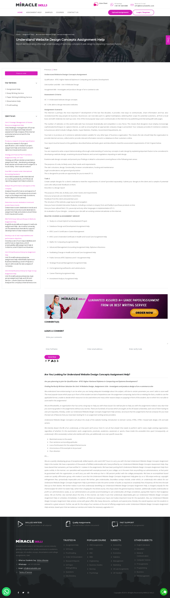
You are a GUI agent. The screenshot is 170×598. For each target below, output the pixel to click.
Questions (70, 572)
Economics (117, 553)
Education (140, 549)
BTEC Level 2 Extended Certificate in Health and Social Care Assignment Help (78, 237)
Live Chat (103, 3)
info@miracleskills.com (144, 6)
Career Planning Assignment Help (62, 273)
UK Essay (69, 549)
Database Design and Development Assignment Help (70, 226)
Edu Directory (71, 576)
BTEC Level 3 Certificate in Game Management (67, 231)
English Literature (143, 545)
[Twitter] (23, 593)
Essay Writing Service (15, 93)
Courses (60, 12)
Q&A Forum (10, 116)
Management (118, 561)
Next (55, 69)
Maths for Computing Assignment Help (64, 242)
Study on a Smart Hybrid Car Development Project (68, 221)
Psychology (93, 573)
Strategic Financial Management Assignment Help (68, 263)
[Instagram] (28, 593)
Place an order (21, 73)
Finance (116, 549)
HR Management (143, 576)
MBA (91, 557)
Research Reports (72, 561)
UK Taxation (117, 573)
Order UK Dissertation (74, 557)
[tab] (21, 83)
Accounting (117, 545)
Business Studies (96, 565)
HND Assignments (96, 545)
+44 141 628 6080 (34, 564)
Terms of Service (25, 572)
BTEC (91, 549)
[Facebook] (18, 593)
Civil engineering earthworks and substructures (67, 268)
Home (20, 12)
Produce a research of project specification (20, 141)
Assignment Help (34, 12)
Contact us (72, 12)
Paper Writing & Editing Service (19, 97)
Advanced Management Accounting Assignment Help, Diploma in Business (77, 247)
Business (140, 572)
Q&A (28, 555)
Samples (49, 12)
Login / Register (143, 12)
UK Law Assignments (121, 569)
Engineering (93, 561)
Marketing (117, 565)
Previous (47, 69)
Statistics (116, 557)
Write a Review (42, 560)
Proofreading (12, 105)
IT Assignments (142, 564)
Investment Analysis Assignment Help (64, 278)
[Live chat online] (164, 592)
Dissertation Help (14, 101)
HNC (91, 553)
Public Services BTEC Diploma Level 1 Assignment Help (70, 257)
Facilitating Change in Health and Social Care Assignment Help (73, 252)
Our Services (10, 83)
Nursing (92, 569)
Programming (142, 568)
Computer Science (143, 560)
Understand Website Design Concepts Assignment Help (55, 34)
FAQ (168, 40)
